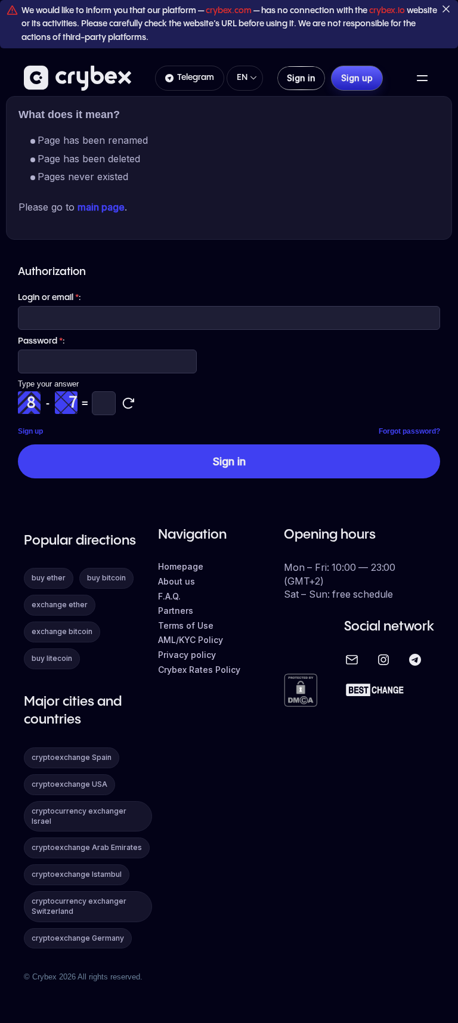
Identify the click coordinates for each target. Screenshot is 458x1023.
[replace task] (128, 403)
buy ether (49, 577)
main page (101, 207)
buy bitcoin (106, 577)
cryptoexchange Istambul (77, 874)
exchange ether (60, 604)
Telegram (195, 77)
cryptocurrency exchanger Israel (79, 816)
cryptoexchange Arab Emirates (87, 847)
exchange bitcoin (62, 631)
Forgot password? (409, 431)
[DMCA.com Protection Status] (300, 691)
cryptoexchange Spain (72, 757)
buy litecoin (52, 658)
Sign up (30, 431)
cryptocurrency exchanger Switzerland (79, 906)
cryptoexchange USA (69, 784)
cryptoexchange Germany (78, 938)
